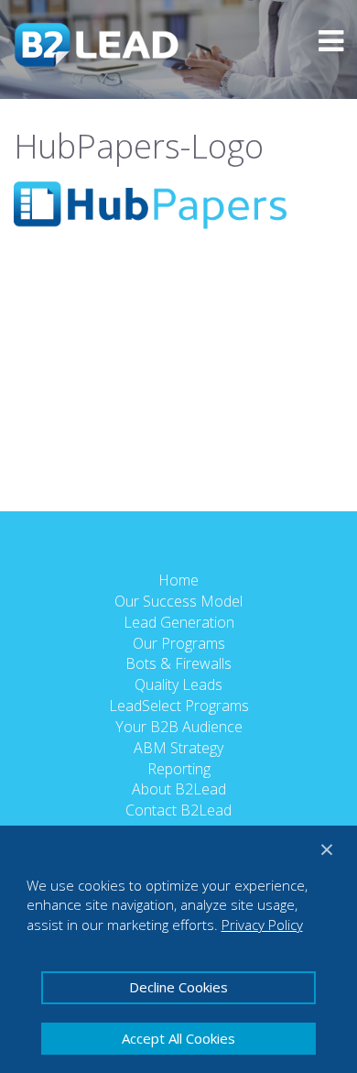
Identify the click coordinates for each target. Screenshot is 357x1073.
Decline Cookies (178, 987)
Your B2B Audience (179, 727)
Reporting (179, 769)
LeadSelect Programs (179, 705)
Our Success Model (178, 601)
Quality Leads (178, 684)
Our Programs (179, 643)
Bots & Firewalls (178, 663)
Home (178, 580)
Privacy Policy (262, 924)
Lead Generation (179, 622)
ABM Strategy (178, 748)
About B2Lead (179, 789)
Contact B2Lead (178, 810)
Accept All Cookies (178, 1038)
